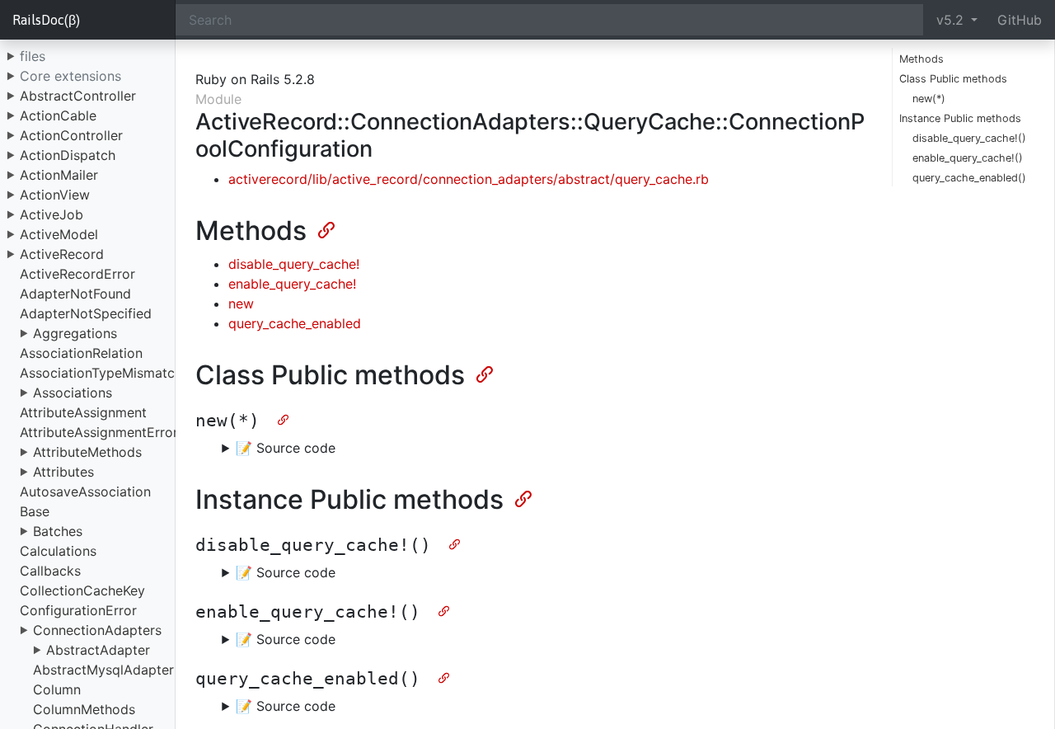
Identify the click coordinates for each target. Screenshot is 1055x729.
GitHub (1019, 20)
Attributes (63, 471)
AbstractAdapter (98, 650)
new (241, 303)
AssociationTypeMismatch (101, 372)
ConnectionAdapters (97, 630)
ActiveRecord (62, 254)
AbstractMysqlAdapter (103, 669)
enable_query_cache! (292, 283)
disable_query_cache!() (969, 138)
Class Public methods (953, 79)
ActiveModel (59, 234)
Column (57, 689)
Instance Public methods (960, 118)
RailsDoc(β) (46, 19)
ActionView (55, 194)
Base (34, 511)
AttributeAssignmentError (99, 432)
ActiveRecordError (77, 274)
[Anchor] (325, 228)
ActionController (71, 135)
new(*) (928, 98)
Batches (57, 531)
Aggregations (75, 333)
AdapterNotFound (75, 293)
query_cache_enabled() (969, 178)
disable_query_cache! (293, 264)
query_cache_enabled (294, 323)
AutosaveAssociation (85, 491)
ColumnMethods (84, 709)
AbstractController (78, 95)
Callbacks (50, 570)
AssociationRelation (81, 353)
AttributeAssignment (83, 412)
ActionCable (58, 115)
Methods (921, 59)
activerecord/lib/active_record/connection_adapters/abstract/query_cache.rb (468, 179)
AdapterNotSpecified (86, 313)
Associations (72, 392)
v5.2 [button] (952, 20)
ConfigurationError (78, 610)
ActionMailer (59, 175)
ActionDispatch (67, 155)
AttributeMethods (87, 452)
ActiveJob (51, 214)
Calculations (58, 551)
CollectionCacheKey (82, 590)
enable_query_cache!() (967, 158)
